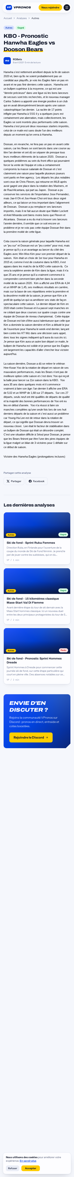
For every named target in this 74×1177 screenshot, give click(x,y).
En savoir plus (28, 1160)
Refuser (12, 1168)
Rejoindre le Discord (29, 737)
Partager (16, 481)
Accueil (8, 18)
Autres (8, 27)
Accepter (30, 1168)
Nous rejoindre (50, 7)
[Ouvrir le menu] (67, 7)
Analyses (22, 18)
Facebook (39, 481)
